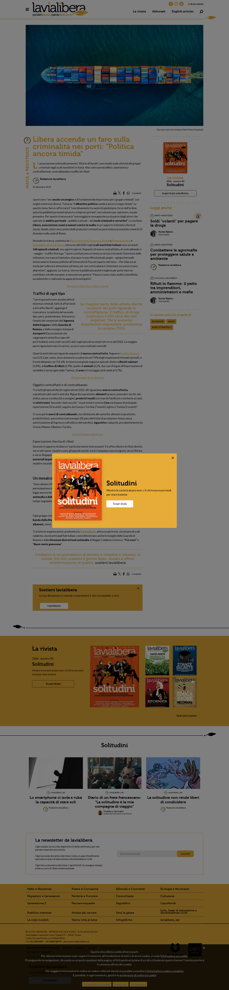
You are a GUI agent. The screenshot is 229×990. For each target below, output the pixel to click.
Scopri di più (120, 503)
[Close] (173, 457)
